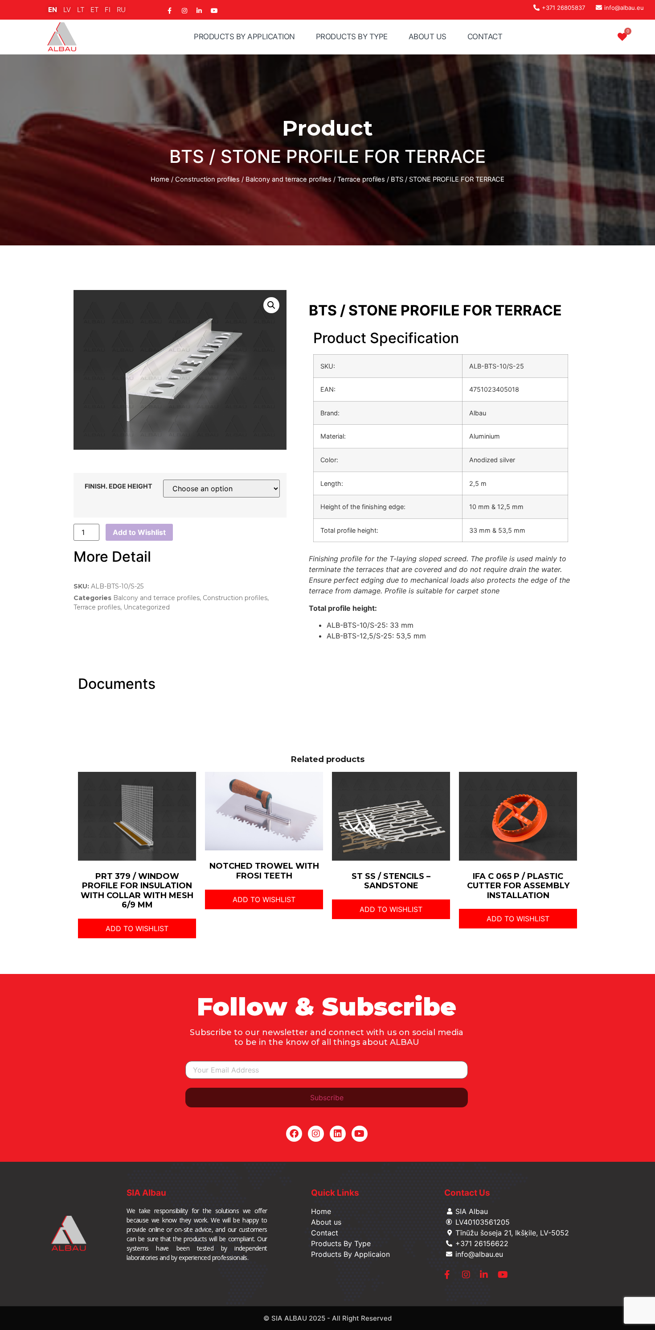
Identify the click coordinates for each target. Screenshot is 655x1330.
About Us (427, 36)
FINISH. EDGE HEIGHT (118, 486)
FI (108, 9)
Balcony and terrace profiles (289, 179)
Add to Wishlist (139, 532)
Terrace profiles (361, 179)
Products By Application (244, 36)
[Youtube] (360, 1134)
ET (94, 9)
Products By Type (352, 36)
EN (52, 9)
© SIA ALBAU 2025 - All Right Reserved (327, 1318)
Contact (485, 36)
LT (80, 9)
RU (121, 9)
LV (67, 9)
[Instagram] (316, 1134)
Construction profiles (207, 179)
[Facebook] (294, 1134)
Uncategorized (146, 607)
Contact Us (467, 1193)
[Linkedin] (338, 1134)
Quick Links (335, 1193)
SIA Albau (146, 1193)
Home (160, 179)
